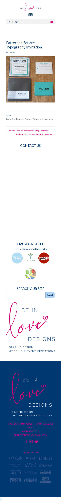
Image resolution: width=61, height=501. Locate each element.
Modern (20, 119)
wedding (49, 119)
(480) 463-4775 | (30, 431)
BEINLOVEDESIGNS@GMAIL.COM (30, 435)
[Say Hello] (30, 14)
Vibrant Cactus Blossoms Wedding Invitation (27, 130)
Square (28, 119)
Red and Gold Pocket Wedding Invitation (35, 134)
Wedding (10, 52)
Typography (38, 119)
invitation (10, 119)
